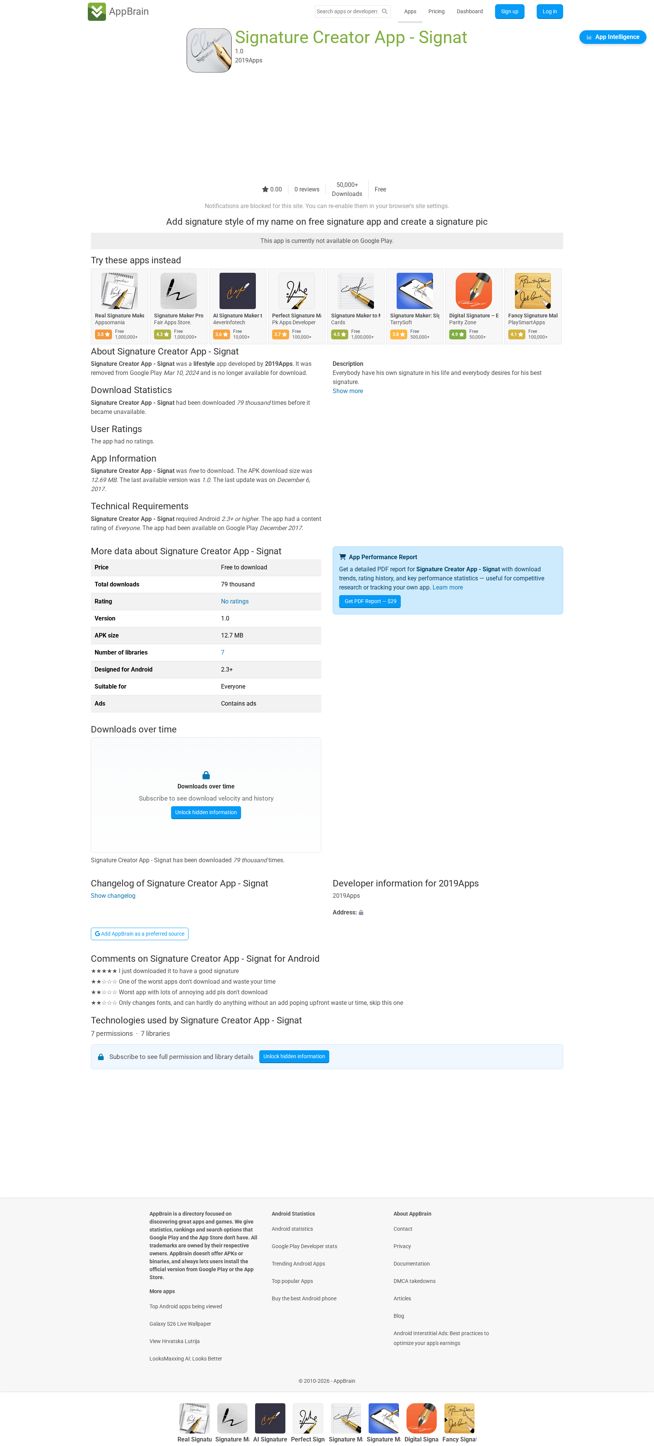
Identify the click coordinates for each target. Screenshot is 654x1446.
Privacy (402, 1246)
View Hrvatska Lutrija (174, 1341)
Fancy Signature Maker (532, 316)
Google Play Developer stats (304, 1246)
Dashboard (470, 11)
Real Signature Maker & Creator (119, 316)
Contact (403, 1229)
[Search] (384, 11)
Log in (550, 11)
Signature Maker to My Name (355, 316)
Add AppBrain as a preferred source (142, 934)
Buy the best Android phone (304, 1298)
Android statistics (292, 1229)
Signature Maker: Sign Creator (414, 316)
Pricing (436, 11)
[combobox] (347, 11)
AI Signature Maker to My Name (237, 316)
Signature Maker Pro (178, 316)
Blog (399, 1316)
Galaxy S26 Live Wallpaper (180, 1324)
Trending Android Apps (298, 1264)
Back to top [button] (635, 1377)
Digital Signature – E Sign (473, 316)
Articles (402, 1298)
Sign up (510, 11)
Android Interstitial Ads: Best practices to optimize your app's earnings (441, 1338)
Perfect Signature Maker (296, 316)
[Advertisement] (318, 127)
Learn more (448, 587)
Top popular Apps (292, 1281)
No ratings (235, 601)
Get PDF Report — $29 (371, 601)
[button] (448, 912)
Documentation (412, 1264)
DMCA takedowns (415, 1281)
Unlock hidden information (206, 812)
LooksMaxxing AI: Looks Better (185, 1359)
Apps (410, 11)
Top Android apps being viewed (185, 1306)
